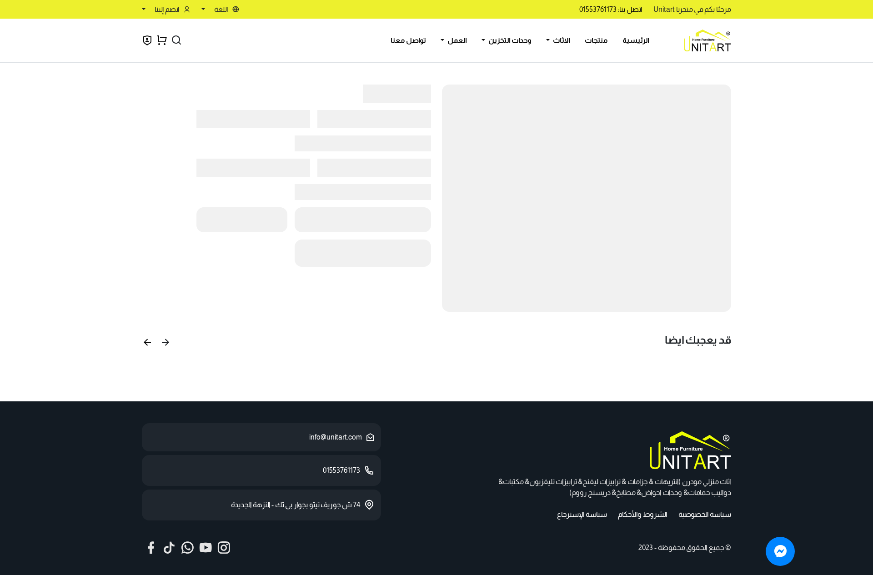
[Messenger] (780, 551)
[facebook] (151, 548)
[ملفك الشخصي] (147, 41)
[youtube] (205, 548)
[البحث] (176, 40)
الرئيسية (635, 40)
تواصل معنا (408, 40)
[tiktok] (169, 548)
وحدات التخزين (509, 40)
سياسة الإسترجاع (582, 514)
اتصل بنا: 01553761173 (610, 9)
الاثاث (561, 40)
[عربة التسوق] (161, 40)
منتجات (596, 40)
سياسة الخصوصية (704, 514)
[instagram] (223, 548)
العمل (456, 40)
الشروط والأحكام (642, 514)
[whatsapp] (187, 548)
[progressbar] (586, 198)
